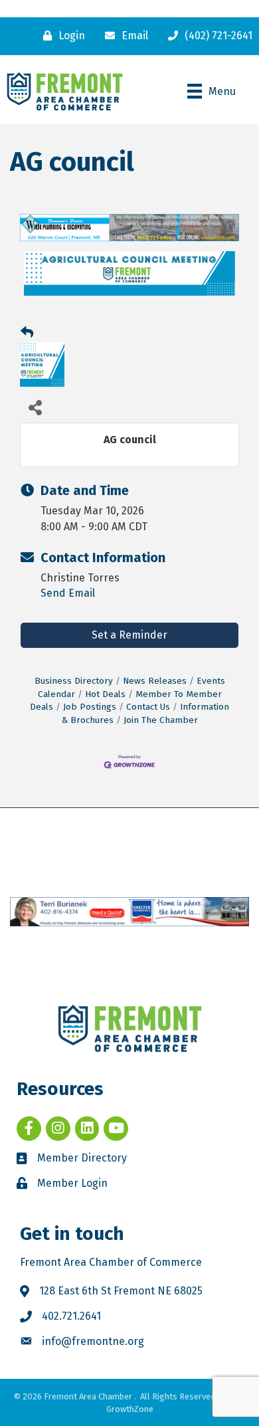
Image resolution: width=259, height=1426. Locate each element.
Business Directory (74, 680)
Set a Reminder (129, 635)
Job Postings (89, 706)
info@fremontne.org (93, 1341)
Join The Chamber (161, 720)
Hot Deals (105, 694)
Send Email (68, 593)
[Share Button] (35, 407)
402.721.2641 (71, 1316)
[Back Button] (27, 333)
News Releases (155, 680)
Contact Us (148, 706)
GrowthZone (129, 1409)
